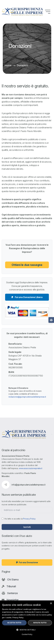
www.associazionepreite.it (30, 468)
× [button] (51, 603)
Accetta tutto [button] (14, 622)
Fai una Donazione (28, 562)
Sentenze (12, 593)
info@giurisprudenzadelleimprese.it (28, 484)
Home (7, 65)
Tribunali (11, 586)
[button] (27, 629)
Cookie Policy (27, 634)
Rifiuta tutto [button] (40, 622)
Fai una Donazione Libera (28, 297)
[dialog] (27, 620)
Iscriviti (27, 527)
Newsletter (13, 599)
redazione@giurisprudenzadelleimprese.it (27, 397)
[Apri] (51, 320)
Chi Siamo (13, 579)
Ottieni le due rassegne (27, 265)
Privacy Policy (29, 519)
